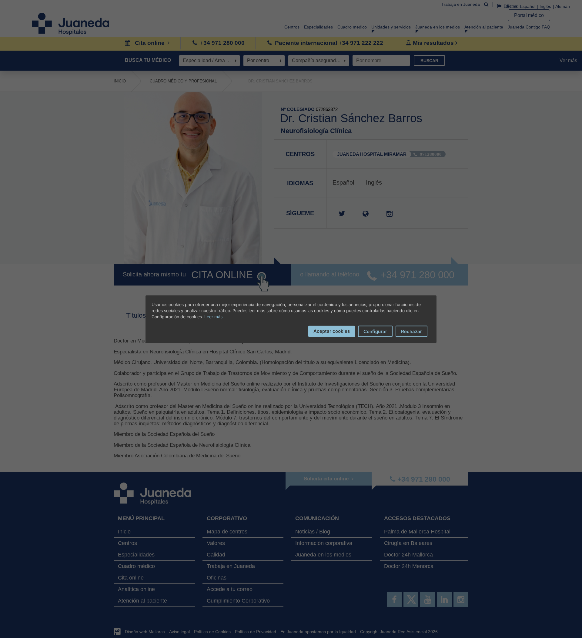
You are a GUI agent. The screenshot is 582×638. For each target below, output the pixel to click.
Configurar (375, 331)
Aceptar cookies (331, 331)
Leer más (213, 316)
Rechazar (411, 331)
